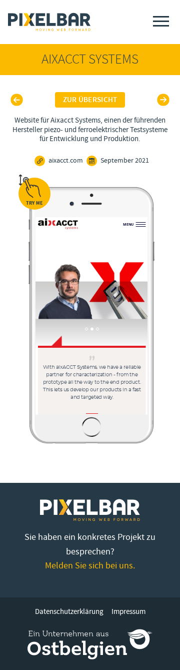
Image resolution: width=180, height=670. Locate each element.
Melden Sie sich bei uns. (90, 565)
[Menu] (161, 21)
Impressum (129, 611)
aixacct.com (65, 160)
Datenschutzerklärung (69, 611)
